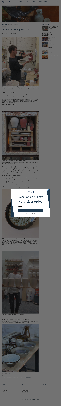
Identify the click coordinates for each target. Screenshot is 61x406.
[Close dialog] (48, 190)
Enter (30, 211)
